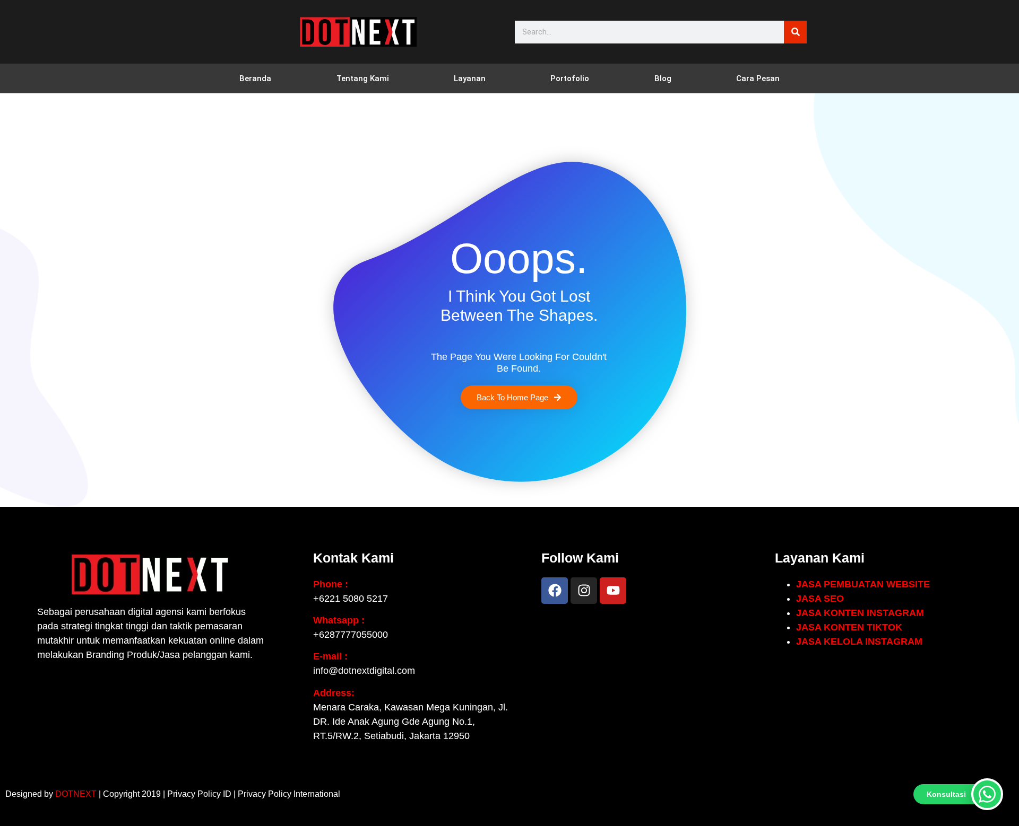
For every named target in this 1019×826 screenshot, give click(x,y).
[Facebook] (554, 590)
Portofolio (569, 78)
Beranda (255, 78)
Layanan (470, 78)
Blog (662, 78)
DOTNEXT (76, 793)
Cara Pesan (758, 78)
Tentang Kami (362, 78)
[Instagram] (584, 590)
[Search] (795, 32)
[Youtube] (613, 590)
